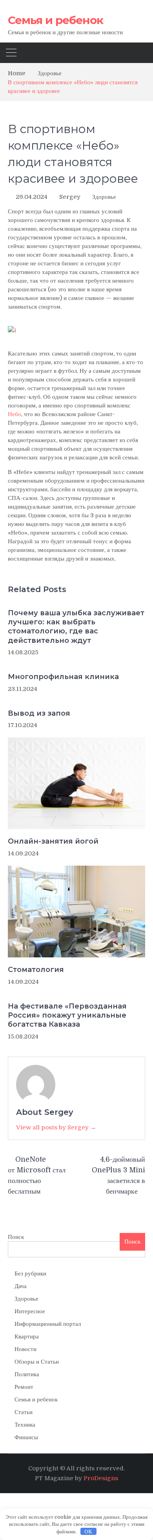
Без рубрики (30, 1273)
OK (88, 1531)
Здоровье (104, 196)
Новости (25, 1349)
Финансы (26, 1437)
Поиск (16, 1236)
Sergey (69, 196)
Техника (25, 1424)
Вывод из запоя (39, 713)
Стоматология (36, 969)
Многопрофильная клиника (63, 676)
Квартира (27, 1336)
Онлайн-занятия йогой (53, 841)
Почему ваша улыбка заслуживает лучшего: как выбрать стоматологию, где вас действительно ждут (76, 627)
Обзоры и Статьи (37, 1361)
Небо (14, 414)
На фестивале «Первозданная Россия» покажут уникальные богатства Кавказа (67, 1015)
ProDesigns (101, 1478)
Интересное (30, 1311)
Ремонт (24, 1386)
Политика (27, 1374)
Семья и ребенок (55, 20)
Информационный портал (48, 1323)
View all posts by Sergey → (56, 1127)
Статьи (24, 1412)
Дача (21, 1286)
